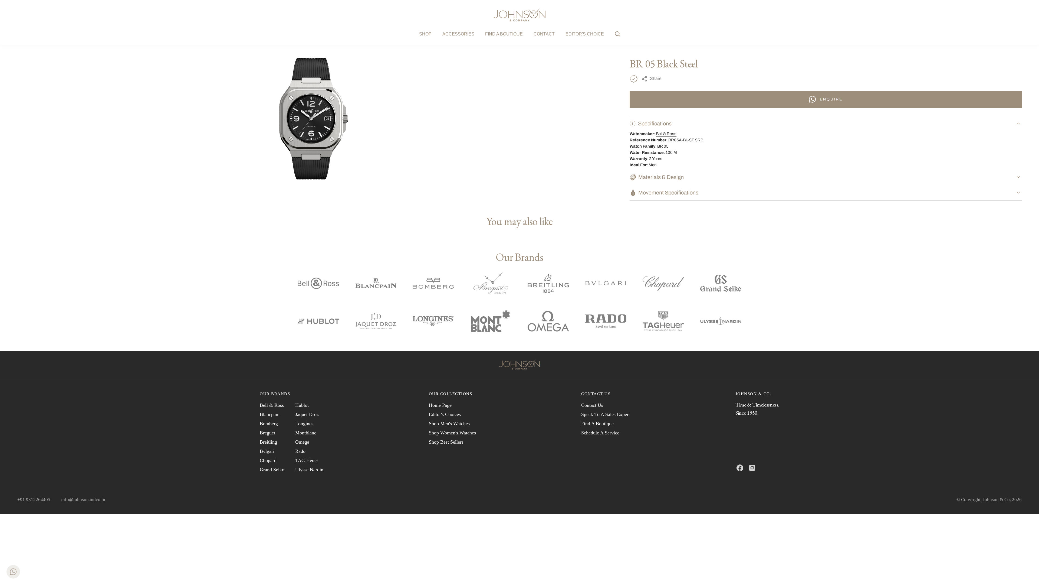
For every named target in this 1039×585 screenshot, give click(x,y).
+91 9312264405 (33, 499)
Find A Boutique (504, 34)
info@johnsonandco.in (83, 499)
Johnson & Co (996, 499)
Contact (544, 34)
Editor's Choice (584, 34)
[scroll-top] (1027, 572)
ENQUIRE (831, 99)
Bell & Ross (666, 134)
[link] (519, 365)
